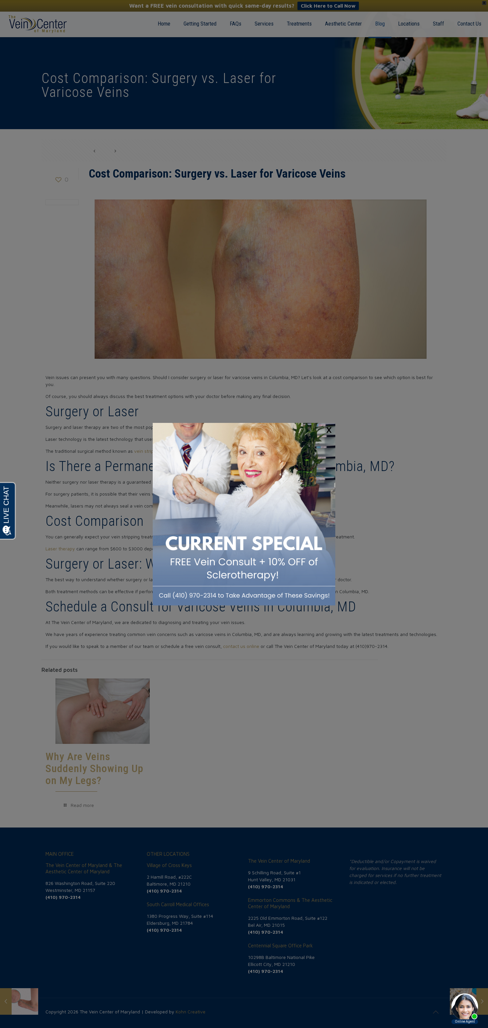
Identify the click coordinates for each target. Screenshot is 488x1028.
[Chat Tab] (244, 514)
